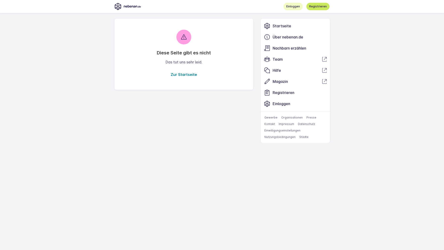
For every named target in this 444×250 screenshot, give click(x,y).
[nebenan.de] (127, 6)
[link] (295, 25)
